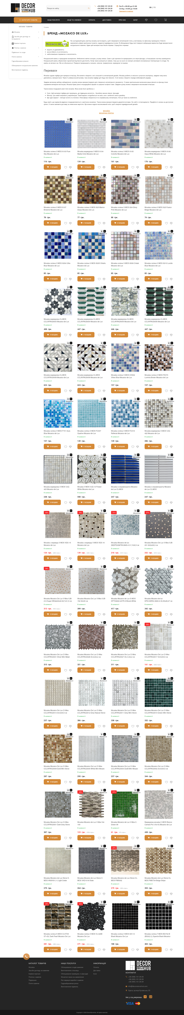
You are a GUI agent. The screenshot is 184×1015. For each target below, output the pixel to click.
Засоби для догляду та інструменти (21, 37)
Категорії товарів (29, 20)
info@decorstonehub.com (137, 986)
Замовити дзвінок (126, 11)
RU (154, 7)
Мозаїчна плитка (106, 113)
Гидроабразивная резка (69, 983)
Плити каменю (17, 57)
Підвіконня (32, 980)
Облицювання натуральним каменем (25, 65)
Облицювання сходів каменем (72, 967)
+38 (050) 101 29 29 (104, 8)
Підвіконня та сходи (18, 52)
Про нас (122, 20)
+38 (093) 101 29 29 (104, 11)
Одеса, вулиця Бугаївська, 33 (139, 990)
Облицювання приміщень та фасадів (74, 973)
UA (150, 7)
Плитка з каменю (20, 48)
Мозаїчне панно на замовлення (72, 977)
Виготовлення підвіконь (20, 70)
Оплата (92, 20)
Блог (135, 20)
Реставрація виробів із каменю (72, 980)
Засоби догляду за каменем (39, 970)
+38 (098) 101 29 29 (104, 6)
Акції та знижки (74, 20)
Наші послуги (53, 20)
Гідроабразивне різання (20, 61)
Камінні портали (20, 43)
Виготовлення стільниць (70, 970)
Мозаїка (17, 32)
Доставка (107, 20)
